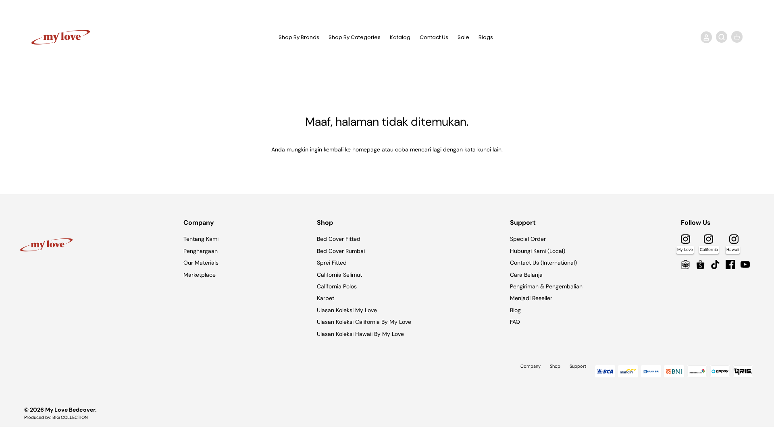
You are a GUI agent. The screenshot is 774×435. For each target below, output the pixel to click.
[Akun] (704, 37)
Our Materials (200, 262)
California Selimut (339, 274)
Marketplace (199, 274)
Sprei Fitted (332, 262)
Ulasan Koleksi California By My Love (364, 321)
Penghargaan (200, 251)
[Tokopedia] (685, 264)
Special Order (528, 238)
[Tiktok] (715, 264)
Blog (515, 310)
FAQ (515, 321)
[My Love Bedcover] (60, 37)
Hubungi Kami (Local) (537, 251)
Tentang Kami (200, 238)
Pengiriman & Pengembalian (546, 286)
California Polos (337, 286)
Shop (555, 366)
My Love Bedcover (70, 409)
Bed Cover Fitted (338, 238)
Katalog (400, 37)
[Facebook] (730, 264)
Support (578, 366)
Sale (463, 37)
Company (530, 366)
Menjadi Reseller (531, 298)
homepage (366, 149)
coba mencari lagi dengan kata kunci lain (448, 149)
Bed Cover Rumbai (341, 251)
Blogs (486, 37)
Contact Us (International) (543, 262)
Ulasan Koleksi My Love (347, 310)
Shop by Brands (299, 37)
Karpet (325, 298)
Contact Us (434, 37)
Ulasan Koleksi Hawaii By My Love (360, 334)
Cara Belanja (526, 274)
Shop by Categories (355, 37)
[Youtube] (745, 264)
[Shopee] (700, 264)
